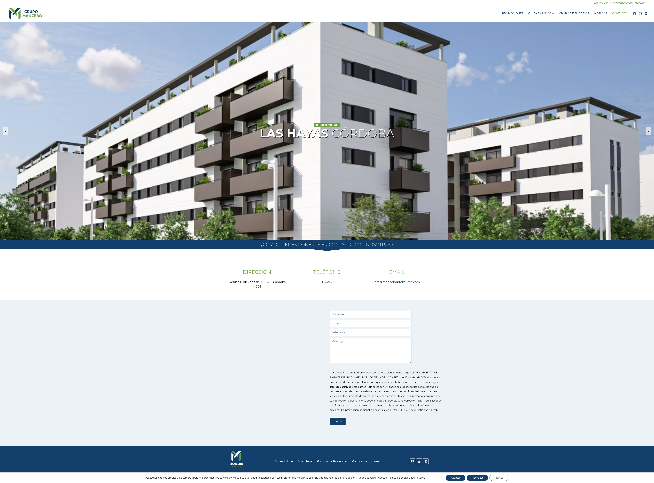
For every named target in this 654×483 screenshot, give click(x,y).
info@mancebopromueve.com (397, 282)
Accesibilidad (284, 461)
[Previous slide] (5, 131)
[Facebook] (634, 13)
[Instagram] (640, 13)
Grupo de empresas (574, 13)
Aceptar (455, 477)
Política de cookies (365, 461)
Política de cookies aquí (401, 477)
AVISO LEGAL (401, 410)
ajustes (421, 477)
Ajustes (499, 477)
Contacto (619, 13)
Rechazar (477, 477)
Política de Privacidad (332, 461)
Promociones (512, 13)
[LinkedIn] (646, 13)
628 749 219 (327, 282)
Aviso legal (305, 461)
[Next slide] (648, 131)
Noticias (600, 13)
